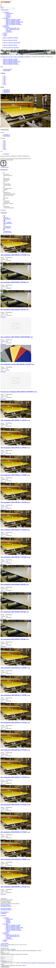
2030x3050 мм (6, 92)
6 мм (4, 82)
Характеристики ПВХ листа (12, 28)
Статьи (5, 34)
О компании (6, 12)
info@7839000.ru (4, 945)
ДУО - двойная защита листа (12, 29)
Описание (8, 30)
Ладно (2, 951)
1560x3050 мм (6, 91)
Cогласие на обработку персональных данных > (6, 909)
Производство (9, 13)
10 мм (4, 84)
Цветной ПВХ (6, 70)
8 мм (4, 83)
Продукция (6, 18)
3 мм (4, 78)
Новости (5, 33)
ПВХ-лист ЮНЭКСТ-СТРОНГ (13, 19)
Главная (2, 56)
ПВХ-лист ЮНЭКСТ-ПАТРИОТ (14, 24)
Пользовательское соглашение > (5, 912)
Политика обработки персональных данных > (6, 905)
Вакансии (8, 15)
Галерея (5, 35)
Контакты (8, 17)
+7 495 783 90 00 (4, 9)
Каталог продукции (9, 56)
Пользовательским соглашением (28, 962)
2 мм (4, 77)
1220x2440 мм (6, 89)
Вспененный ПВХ (7, 69)
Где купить (5, 25)
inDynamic (13, 949)
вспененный (6, 153)
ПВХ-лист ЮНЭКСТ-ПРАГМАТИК (14, 21)
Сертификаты (9, 31)
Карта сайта (3, 915)
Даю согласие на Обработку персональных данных (14, 965)
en (1, 4)
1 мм (4, 75)
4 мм (4, 79)
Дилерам (8, 14)
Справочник (6, 26)
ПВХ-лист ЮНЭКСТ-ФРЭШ (13, 20)
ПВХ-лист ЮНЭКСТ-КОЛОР (13, 23)
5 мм (4, 80)
